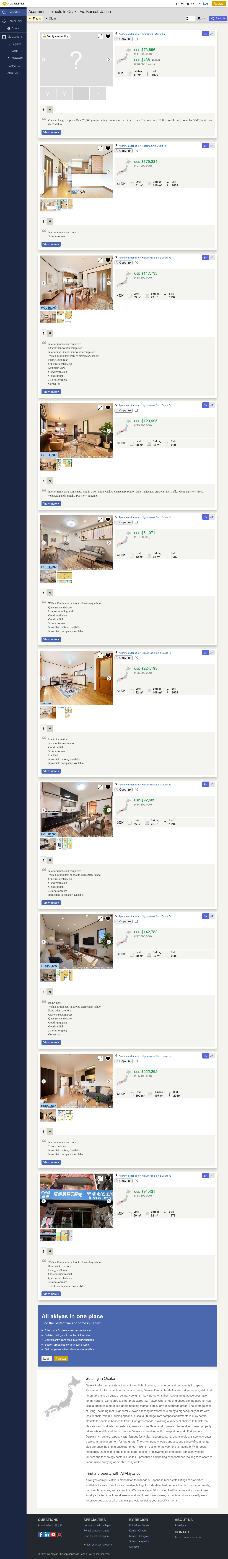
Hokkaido (134, 1525)
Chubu (142, 1530)
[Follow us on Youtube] (53, 1536)
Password (17, 57)
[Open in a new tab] (136, 39)
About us (12, 72)
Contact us (13, 66)
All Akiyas (180, 1525)
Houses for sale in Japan (98, 1525)
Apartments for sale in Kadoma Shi (137, 145)
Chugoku (144, 1536)
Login (206, 4)
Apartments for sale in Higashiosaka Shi (139, 257)
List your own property (98, 1544)
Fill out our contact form (188, 1537)
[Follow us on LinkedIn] (47, 1536)
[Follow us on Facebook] (41, 1536)
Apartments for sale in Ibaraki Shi (136, 34)
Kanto (132, 1530)
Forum (15, 28)
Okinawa (134, 1546)
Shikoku (133, 1541)
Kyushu (145, 1541)
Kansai (133, 1536)
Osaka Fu (160, 34)
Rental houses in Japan (97, 1530)
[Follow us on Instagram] (59, 1536)
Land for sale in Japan (96, 1536)
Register (219, 3)
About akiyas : (50, 1525)
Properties (13, 12)
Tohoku (146, 1525)
